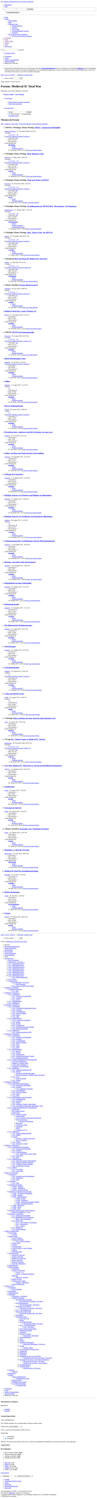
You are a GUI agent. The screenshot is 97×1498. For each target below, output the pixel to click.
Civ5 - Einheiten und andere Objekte (23, 1056)
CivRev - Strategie (17, 1186)
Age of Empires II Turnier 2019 (29, 1349)
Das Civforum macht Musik (28, 1329)
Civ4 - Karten (16, 1102)
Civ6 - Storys (16, 1015)
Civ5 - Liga (15, 1077)
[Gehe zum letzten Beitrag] (33, 150)
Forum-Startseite (9, 955)
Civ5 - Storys (16, 1046)
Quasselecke (12, 1287)
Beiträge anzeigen (17, 148)
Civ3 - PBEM (12, 1167)
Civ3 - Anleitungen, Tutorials (21, 1166)
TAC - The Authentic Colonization (26, 1222)
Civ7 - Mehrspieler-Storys (16, 965)
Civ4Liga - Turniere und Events (25, 1138)
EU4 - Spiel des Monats (23, 1241)
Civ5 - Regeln (16, 1053)
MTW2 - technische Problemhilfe (47, 128)
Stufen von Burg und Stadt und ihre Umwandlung (24, 453)
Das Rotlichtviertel (25, 1337)
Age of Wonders (17, 1238)
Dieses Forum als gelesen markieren (19, 102)
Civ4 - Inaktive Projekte (19, 1114)
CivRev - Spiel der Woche (20, 1190)
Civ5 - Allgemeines (14, 1035)
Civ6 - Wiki (15, 1017)
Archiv (7, 1483)
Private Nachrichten (10, 948)
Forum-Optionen (8, 98)
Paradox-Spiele (12, 1236)
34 (17, 161)
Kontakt (7, 1479)
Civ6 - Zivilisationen (18, 1025)
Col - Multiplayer (17, 1227)
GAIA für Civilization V (19, 1061)
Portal (6, 17)
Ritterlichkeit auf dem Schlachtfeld (18, 583)
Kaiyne (7, 315)
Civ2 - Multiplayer (17, 1178)
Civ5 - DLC (15, 1044)
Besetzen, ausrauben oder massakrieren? (20, 562)
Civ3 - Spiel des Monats (19, 1152)
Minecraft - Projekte (22, 1277)
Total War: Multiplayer (19, 1263)
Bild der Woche (17, 1380)
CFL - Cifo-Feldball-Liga (23, 1310)
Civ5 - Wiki (15, 1047)
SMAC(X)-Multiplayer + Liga (21, 1212)
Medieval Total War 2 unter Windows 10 (20, 311)
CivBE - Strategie (17, 1195)
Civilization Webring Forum (13, 1481)
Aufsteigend (10, 1436)
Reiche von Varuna (25, 1334)
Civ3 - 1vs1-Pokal (17, 1169)
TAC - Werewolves (22, 1224)
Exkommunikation (12, 668)
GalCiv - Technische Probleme (25, 1274)
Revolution (23, 1354)
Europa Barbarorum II (29, 285)
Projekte (10, 1375)
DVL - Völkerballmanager (28, 1325)
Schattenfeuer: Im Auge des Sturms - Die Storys (37, 1358)
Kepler (22, 1320)
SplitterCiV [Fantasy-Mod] (20, 1063)
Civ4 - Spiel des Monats (19, 1092)
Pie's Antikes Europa (18, 1111)
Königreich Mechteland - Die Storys (34, 1344)
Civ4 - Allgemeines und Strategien (18, 1083)
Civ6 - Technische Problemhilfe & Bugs (24, 1008)
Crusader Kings (17, 1246)
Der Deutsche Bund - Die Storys (33, 1323)
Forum (7, 19)
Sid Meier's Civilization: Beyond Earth (19, 1191)
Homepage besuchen (18, 227)
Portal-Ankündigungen (19, 1377)
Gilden (7, 381)
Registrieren (8, 5)
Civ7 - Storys (16, 999)
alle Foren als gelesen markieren (17, 34)
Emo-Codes (15, 29)
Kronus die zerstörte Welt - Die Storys (31, 1313)
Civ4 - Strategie (17, 1087)
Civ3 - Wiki (15, 1157)
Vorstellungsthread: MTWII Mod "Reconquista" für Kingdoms (51, 206)
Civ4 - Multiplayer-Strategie (24, 1089)
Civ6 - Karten (16, 1022)
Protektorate (9, 787)
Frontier (22, 1341)
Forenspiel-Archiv (21, 1317)
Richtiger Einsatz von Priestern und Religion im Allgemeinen (28, 495)
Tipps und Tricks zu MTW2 (38, 180)
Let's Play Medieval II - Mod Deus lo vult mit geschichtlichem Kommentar (33, 766)
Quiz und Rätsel (17, 1289)
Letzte (25, 75)
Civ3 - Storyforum (17, 1155)
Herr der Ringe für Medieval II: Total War (30, 259)
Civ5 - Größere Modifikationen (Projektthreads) (22, 1059)
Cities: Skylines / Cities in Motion (22, 1248)
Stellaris (14, 1250)
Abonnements (9, 950)
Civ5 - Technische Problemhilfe (21, 1037)
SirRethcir (8, 288)
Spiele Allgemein (13, 1267)
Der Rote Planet (24, 1366)
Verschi (7, 409)
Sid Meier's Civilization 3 (12, 1145)
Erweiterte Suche (10, 53)
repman (7, 236)
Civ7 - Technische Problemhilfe (21, 996)
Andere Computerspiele (12, 60)
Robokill (7, 875)
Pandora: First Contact (18, 1281)
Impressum (8, 1484)
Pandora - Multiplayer (22, 1282)
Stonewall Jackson (10, 131)
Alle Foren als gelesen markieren (22, 36)
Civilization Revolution (15, 1185)
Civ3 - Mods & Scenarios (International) (24, 1161)
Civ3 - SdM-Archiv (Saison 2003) (26, 1154)
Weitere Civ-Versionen (11, 1173)
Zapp (21, 1339)
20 (17, 239)
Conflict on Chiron (21, 1125)
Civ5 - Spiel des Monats (19, 1042)
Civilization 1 (12, 1181)
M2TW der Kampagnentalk (23, 332)
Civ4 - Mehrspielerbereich (20, 977)
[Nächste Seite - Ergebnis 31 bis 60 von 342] (20, 75)
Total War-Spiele (10, 61)
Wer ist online (9, 951)
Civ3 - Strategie (17, 1150)
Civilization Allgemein (15, 989)
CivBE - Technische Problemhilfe (22, 1193)
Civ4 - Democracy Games (20, 1143)
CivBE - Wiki (16, 1209)
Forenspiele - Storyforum (19, 1296)
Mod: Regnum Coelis (35, 154)
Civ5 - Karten (16, 1051)
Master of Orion (17, 1279)
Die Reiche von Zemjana (23, 1306)
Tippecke (15, 1371)
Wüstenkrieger (9, 210)
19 (17, 187)
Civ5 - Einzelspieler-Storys (16, 970)
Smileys (7, 1464)
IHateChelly (8, 853)
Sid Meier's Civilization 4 (12, 1082)
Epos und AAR (24, 1318)
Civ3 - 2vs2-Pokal (17, 1171)
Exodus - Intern (28, 1347)
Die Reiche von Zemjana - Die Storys (31, 1308)
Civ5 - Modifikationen (15, 1049)
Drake (6, 790)
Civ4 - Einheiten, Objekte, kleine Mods (24, 1104)
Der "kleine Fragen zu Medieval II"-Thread (28, 739)
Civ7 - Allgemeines (14, 994)
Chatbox (14, 27)
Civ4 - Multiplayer (13, 1131)
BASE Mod (15, 1109)
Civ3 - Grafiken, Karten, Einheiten (22, 1164)
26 (16, 525)
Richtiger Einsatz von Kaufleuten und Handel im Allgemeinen (28, 516)
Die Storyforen (9, 958)
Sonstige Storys (13, 981)
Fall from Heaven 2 (22, 1119)
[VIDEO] (7, 1468)
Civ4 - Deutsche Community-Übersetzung (28, 1118)
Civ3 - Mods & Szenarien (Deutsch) (23, 1162)
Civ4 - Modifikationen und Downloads (20, 1097)
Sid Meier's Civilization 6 (12, 1005)
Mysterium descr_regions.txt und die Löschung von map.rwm (28, 432)
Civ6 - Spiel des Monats (19, 1013)
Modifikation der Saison (19, 1382)
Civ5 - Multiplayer (13, 1068)
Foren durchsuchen (10, 953)
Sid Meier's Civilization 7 (12, 993)
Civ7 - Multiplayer (13, 1003)
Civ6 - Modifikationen (15, 1018)
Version (7, 913)
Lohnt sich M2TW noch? (14, 694)
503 (17, 164)
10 (17, 213)
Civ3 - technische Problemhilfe (21, 1149)
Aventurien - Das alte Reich (20, 1066)
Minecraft (15, 1275)
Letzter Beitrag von (28, 124)
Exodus (22, 1346)
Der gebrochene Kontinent (24, 1299)
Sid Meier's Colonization (15, 1214)
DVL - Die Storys (28, 1327)
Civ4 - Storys (16, 1094)
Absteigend (10, 1438)
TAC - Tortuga (20, 1226)
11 (14, 75)
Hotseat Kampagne (12, 892)
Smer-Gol (7, 157)
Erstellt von (8, 124)
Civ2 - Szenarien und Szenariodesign (23, 1176)
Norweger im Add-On (13, 808)
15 (16, 702)
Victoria (14, 1245)
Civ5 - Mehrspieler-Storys (16, 972)
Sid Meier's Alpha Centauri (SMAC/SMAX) (21, 1210)
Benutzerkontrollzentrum (12, 946)
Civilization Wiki (21, 1385)
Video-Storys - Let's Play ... (16, 962)
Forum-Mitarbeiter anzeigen (20, 31)
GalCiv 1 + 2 (20, 1272)
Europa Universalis (18, 1239)
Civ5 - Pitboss (16, 1080)
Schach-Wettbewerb (18, 1284)
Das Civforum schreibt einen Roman (23, 986)
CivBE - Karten (20, 1198)
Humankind (15, 1269)
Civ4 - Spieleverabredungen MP (21, 1133)
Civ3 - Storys (12, 979)
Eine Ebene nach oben (15, 104)
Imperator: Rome (17, 1251)
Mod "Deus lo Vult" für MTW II (40, 233)
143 (17, 215)
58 (17, 746)
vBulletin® (11, 1493)
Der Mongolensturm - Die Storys (29, 1305)
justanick (7, 362)
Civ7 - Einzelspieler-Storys (16, 963)
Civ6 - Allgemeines (14, 1006)
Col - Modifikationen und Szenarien (23, 1217)
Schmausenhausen (25, 1365)
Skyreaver (8, 183)
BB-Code (7, 1463)
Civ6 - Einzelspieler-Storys (16, 967)
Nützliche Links (13, 24)
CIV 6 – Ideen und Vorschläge (21, 1020)
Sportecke (11, 1370)
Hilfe (6, 6)
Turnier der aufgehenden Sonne (25, 1073)
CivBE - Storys (16, 1207)
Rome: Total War (17, 1260)
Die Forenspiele (20, 984)
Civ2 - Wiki (15, 1179)
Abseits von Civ (9, 1286)
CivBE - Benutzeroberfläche (24, 1203)
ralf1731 (7, 769)
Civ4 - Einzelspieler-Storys (16, 974)
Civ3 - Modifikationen (15, 1159)
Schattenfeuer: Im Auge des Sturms (30, 1356)
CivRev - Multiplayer (18, 1188)
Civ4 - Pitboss (16, 1142)
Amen (6, 896)
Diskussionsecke (13, 1293)
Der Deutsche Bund (26, 1322)
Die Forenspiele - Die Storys (20, 982)
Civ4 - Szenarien (17, 1101)
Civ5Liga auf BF (21, 1078)
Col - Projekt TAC (17, 1221)
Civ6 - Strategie (17, 1010)
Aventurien (19, 1126)
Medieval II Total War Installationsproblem (21, 871)
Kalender (15, 33)
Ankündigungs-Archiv (22, 1378)
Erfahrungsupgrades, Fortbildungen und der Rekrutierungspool (30, 541)
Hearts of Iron (16, 1243)
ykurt (6, 722)
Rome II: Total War (18, 1262)
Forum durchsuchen (9, 108)
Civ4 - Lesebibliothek (18, 1090)
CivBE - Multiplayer (18, 1205)
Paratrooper (8, 743)
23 (16, 678)
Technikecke (12, 1291)
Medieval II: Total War (19, 1258)
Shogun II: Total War (18, 1255)
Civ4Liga (15, 1137)
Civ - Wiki (15, 991)
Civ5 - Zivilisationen (18, 1054)
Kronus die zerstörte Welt (23, 1311)
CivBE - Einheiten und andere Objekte (27, 1202)
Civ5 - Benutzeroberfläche (20, 1058)
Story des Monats (13, 960)
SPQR (18, 1128)
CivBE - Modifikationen (19, 1197)
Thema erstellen (8, 94)
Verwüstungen (10, 646)
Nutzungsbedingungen (11, 1486)
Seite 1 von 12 (5, 75)
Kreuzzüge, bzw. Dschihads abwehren (34, 829)
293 (17, 243)
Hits (20, 124)
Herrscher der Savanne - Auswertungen (35, 1363)
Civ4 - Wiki (15, 1095)
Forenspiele (11, 1294)
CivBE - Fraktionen (22, 1200)
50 (17, 339)
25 (16, 390)
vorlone (7, 262)
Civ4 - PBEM (16, 1135)
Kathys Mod (16, 1113)
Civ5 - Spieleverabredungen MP (21, 1070)
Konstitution (19, 1315)
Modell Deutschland (26, 1330)
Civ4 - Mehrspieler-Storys (16, 975)
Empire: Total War (17, 1257)
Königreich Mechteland (27, 1342)
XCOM (14, 1234)
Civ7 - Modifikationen (15, 1001)
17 (16, 416)
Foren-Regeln (5, 1473)
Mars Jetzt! (19, 1123)
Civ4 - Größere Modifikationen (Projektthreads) (22, 1107)
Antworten (15, 124)
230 (17, 138)
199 (17, 269)
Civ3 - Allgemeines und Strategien (18, 1147)
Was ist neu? (8, 46)
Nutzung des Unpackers (14, 474)
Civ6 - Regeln (16, 1023)
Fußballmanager (13, 1265)
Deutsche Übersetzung (26, 1121)
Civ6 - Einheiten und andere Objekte (23, 1027)
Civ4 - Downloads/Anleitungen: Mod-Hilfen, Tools (27, 1106)
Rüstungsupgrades (12, 604)
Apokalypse (23, 1351)
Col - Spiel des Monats (19, 1229)
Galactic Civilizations (18, 1270)
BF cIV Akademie (21, 1140)
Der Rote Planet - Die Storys (32, 1368)
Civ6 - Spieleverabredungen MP (21, 1032)
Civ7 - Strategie (17, 998)
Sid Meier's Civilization (12, 987)
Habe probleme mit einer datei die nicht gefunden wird (34, 718)
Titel (2, 124)
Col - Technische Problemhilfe (21, 1215)
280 (17, 190)
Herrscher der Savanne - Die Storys (34, 1361)
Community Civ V (21, 1130)
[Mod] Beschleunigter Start (15, 359)
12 (16, 609)
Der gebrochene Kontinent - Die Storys (31, 1301)
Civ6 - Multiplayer (13, 1030)
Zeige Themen (14, 114)
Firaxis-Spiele (12, 1233)
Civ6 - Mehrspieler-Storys (16, 969)
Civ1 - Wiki (15, 1183)
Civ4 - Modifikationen (18, 1099)
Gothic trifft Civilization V (20, 1065)
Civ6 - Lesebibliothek (18, 1011)
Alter (2, 1420)
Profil (13, 147)
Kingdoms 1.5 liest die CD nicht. (17, 850)
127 (17, 295)
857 (17, 750)
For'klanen (23, 1332)
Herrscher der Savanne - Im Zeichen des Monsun (34, 1359)
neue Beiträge (19, 94)
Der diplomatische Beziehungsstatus (18, 625)
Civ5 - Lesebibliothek (18, 1041)
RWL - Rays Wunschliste (23, 1219)
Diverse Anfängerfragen (14, 406)
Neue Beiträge (12, 21)
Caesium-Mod (20, 1116)
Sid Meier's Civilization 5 (12, 1034)
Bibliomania (23, 1353)
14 (17, 266)
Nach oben (23, 941)
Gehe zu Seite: (9, 78)
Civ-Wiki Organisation (19, 1383)
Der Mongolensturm (22, 1303)
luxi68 (6, 697)
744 (17, 343)
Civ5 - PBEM (16, 1071)
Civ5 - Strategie (17, 1039)
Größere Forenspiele (18, 1298)
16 (17, 135)
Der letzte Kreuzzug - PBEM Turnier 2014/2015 (30, 1075)
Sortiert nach (4, 1426)
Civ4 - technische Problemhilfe (21, 1085)
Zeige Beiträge (26, 114)
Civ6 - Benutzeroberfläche (20, 1029)
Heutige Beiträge (17, 26)
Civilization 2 (12, 1174)
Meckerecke (12, 1373)
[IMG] (6, 1466)
